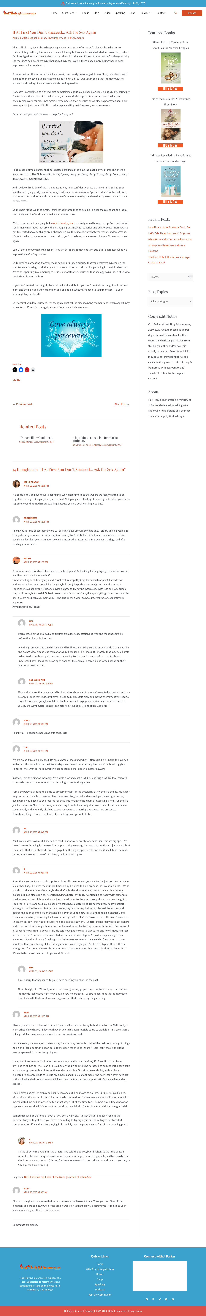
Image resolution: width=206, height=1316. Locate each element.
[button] (175, 13)
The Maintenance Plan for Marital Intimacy (96, 439)
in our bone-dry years (62, 223)
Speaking (120, 13)
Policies (144, 13)
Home (54, 13)
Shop (132, 13)
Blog (96, 13)
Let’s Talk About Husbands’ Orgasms (169, 233)
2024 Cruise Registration (100, 1269)
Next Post (122, 404)
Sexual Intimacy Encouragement (48, 38)
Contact (161, 13)
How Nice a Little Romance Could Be (169, 227)
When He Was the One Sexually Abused (170, 239)
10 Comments (79, 444)
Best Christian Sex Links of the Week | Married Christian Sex (57, 1177)
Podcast (100, 1289)
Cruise (106, 13)
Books (85, 13)
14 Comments (76, 38)
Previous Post (22, 404)
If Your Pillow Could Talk (36, 437)
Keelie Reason (31, 482)
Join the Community (99, 1294)
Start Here (68, 13)
